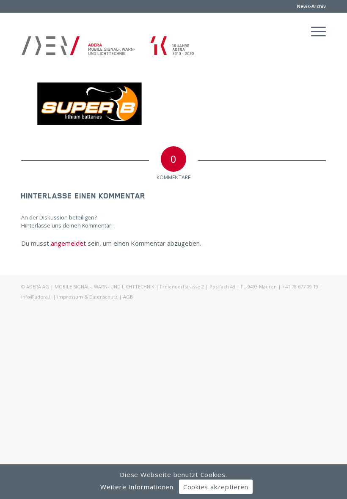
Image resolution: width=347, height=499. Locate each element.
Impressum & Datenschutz (87, 296)
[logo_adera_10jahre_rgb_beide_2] (108, 53)
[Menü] (314, 31)
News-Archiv (311, 6)
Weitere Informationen (137, 487)
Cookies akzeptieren (215, 487)
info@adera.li (36, 296)
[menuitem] (309, 6)
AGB (128, 296)
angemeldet (68, 243)
